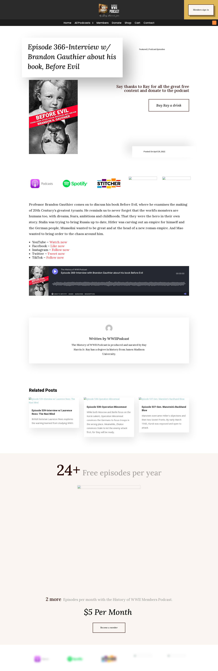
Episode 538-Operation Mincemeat (107, 407)
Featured (143, 49)
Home (67, 23)
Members (103, 23)
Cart (137, 23)
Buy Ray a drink (168, 105)
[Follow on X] (193, 23)
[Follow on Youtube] (209, 23)
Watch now (58, 242)
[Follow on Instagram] (198, 23)
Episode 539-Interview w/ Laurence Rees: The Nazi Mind (52, 412)
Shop (128, 23)
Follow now (60, 250)
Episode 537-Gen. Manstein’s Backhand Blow (164, 408)
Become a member (109, 627)
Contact (149, 23)
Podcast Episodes (157, 49)
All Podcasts (82, 23)
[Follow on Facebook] (188, 23)
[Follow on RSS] (214, 23)
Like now (57, 246)
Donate (116, 23)
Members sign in (201, 9)
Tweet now (56, 254)
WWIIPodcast (118, 338)
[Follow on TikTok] (204, 23)
